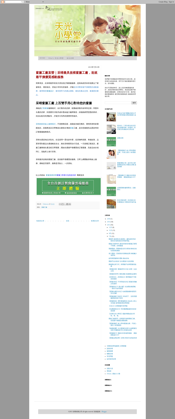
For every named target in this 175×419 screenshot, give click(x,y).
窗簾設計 (50, 91)
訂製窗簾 (44, 108)
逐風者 (109, 371)
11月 (110, 230)
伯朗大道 (110, 368)
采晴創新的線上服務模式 (46, 124)
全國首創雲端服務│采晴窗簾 (116, 346)
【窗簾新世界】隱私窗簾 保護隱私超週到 (123, 274)
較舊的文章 (95, 221)
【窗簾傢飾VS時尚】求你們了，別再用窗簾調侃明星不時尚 (123, 297)
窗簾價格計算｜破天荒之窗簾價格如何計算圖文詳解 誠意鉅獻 (126, 165)
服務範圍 (110, 351)
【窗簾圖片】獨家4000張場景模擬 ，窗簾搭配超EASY (126, 176)
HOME (42, 58)
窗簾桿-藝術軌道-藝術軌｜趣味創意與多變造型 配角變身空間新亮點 (122, 240)
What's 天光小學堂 (56, 58)
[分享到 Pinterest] (70, 204)
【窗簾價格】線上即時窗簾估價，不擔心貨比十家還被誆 (126, 152)
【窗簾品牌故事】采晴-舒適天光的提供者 (123, 338)
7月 (110, 236)
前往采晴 (70, 58)
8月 (110, 233)
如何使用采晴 (111, 359)
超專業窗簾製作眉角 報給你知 (119, 258)
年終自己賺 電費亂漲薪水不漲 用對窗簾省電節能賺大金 (126, 114)
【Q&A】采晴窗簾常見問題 (118, 306)
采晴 (55, 175)
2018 (109, 219)
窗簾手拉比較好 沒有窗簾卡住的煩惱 (121, 261)
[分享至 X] (65, 204)
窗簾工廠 (44, 207)
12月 (110, 227)
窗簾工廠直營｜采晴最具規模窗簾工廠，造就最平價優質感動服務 (122, 319)
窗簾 (72, 128)
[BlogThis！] (62, 204)
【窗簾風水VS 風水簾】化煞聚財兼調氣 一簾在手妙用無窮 (122, 287)
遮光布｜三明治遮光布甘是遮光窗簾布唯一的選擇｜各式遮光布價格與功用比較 (126, 127)
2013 (109, 225)
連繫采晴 (120, 138)
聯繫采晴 (110, 354)
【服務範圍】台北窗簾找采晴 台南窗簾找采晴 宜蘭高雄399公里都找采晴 (123, 329)
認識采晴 (110, 348)
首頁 (67, 221)
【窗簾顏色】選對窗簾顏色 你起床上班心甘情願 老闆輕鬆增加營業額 (123, 302)
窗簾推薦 (49, 175)
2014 (109, 222)
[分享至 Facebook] (67, 204)
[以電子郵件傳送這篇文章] (60, 204)
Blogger (104, 411)
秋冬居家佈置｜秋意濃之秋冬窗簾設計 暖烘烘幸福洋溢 (126, 201)
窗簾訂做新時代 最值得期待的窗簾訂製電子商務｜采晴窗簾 (123, 244)
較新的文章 (40, 221)
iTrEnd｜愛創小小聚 (113, 374)
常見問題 (110, 356)
